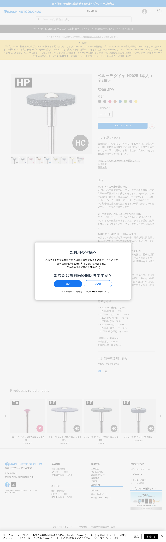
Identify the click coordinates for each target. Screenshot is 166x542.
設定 (136, 536)
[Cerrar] (162, 536)
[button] (68, 283)
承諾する (150, 536)
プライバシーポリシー (111, 538)
